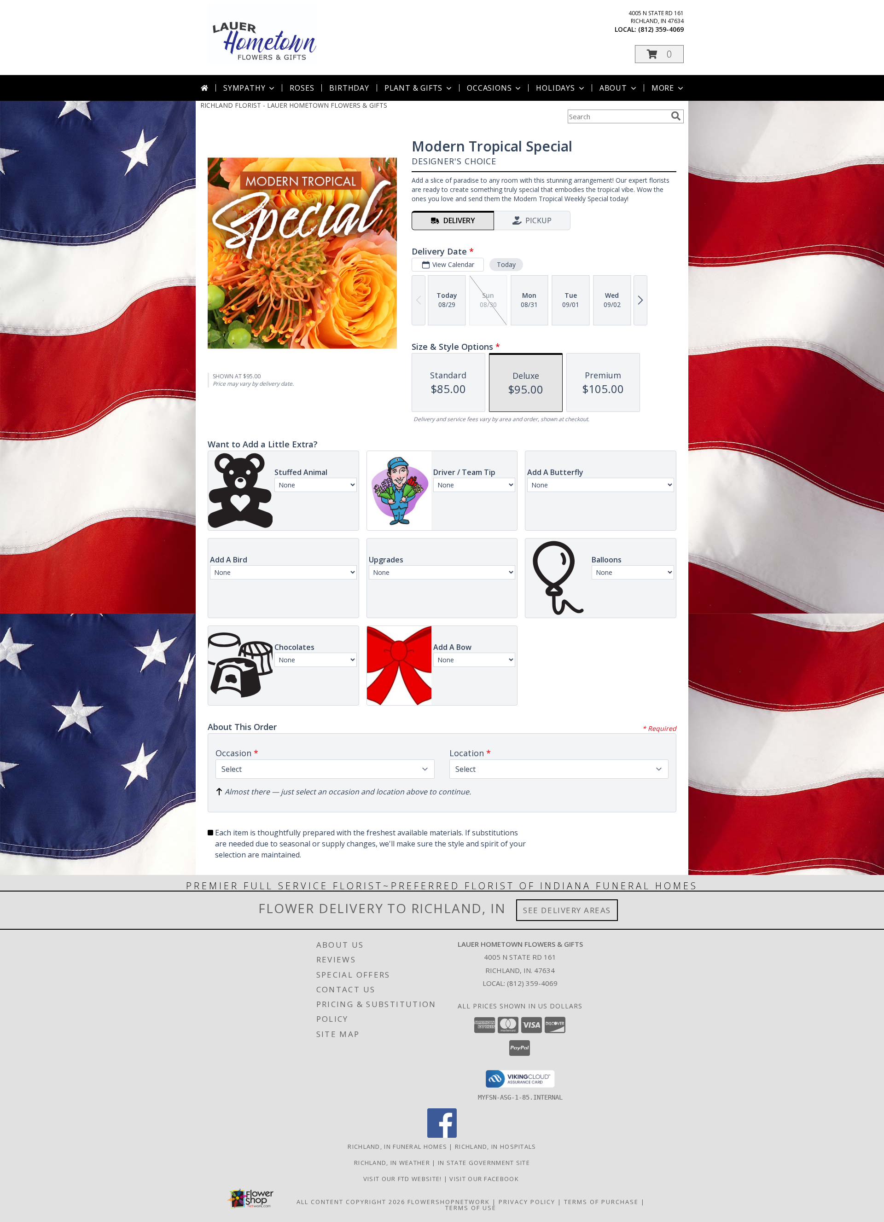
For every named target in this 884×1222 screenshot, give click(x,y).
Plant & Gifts (413, 88)
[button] (659, 54)
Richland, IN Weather (392, 1162)
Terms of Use (470, 1208)
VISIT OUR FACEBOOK (485, 1179)
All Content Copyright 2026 (351, 1202)
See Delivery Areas (567, 910)
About (613, 88)
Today (506, 264)
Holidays (555, 88)
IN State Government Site (484, 1162)
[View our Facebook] (442, 1135)
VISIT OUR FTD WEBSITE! (403, 1179)
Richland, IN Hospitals (495, 1146)
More (662, 88)
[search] (676, 116)
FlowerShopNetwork (448, 1202)
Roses (302, 88)
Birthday (349, 88)
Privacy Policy (527, 1202)
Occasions (489, 88)
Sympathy (244, 88)
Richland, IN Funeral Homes (397, 1146)
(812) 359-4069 (661, 29)
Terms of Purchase (601, 1202)
